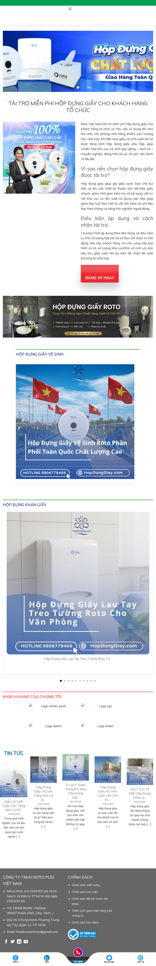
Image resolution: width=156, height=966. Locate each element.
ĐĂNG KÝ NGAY (99, 277)
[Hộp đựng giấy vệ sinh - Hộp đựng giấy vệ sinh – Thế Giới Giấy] (78, 15)
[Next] (130, 426)
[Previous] (20, 426)
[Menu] (5, 15)
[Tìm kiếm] (151, 15)
